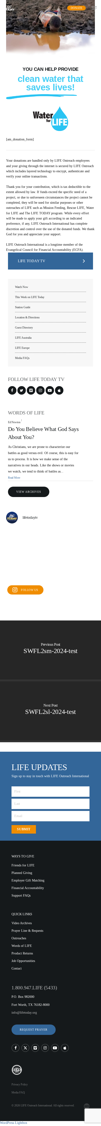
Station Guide (22, 307)
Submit (23, 829)
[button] (33, 1030)
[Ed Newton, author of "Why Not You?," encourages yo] (20, 555)
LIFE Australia (23, 337)
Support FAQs (21, 895)
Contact (17, 968)
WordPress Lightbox (13, 1123)
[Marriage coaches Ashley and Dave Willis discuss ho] (50, 537)
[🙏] (50, 555)
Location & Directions (27, 317)
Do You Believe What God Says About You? (43, 433)
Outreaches (19, 938)
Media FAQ (18, 1092)
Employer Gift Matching (28, 880)
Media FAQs (22, 358)
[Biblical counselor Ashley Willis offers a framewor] (81, 537)
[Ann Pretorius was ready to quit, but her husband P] (20, 573)
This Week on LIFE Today (29, 297)
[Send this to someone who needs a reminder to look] (20, 537)
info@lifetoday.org (24, 1012)
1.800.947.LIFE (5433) (34, 988)
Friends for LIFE (23, 865)
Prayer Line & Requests (27, 930)
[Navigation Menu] (94, 8)
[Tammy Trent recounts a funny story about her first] (50, 573)
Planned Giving (22, 873)
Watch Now (21, 287)
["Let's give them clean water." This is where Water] (81, 555)
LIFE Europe (22, 348)
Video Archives (22, 923)
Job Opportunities (23, 961)
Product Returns (22, 953)
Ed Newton (14, 422)
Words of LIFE (22, 946)
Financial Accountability (28, 888)
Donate (76, 8)
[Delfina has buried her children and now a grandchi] (81, 573)
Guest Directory (24, 327)
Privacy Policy (20, 1084)
